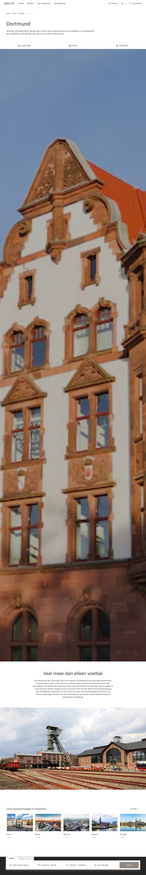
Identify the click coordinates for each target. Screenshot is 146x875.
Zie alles (133, 809)
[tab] (11, 858)
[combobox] (124, 3)
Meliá (8, 13)
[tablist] (73, 858)
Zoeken (129, 865)
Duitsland (22, 13)
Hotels (14, 13)
